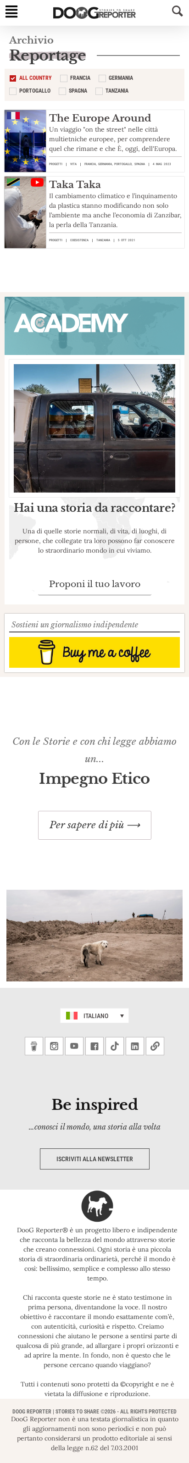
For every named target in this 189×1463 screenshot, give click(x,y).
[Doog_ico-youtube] (74, 1046)
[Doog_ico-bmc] (34, 1046)
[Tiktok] (115, 1046)
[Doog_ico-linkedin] (135, 1046)
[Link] (155, 1046)
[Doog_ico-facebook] (94, 1046)
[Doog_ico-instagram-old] (54, 1046)
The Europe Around (100, 118)
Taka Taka (75, 185)
